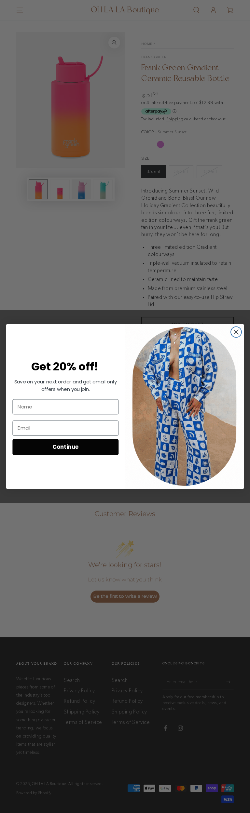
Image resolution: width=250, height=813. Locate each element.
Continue (65, 446)
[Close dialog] (236, 332)
